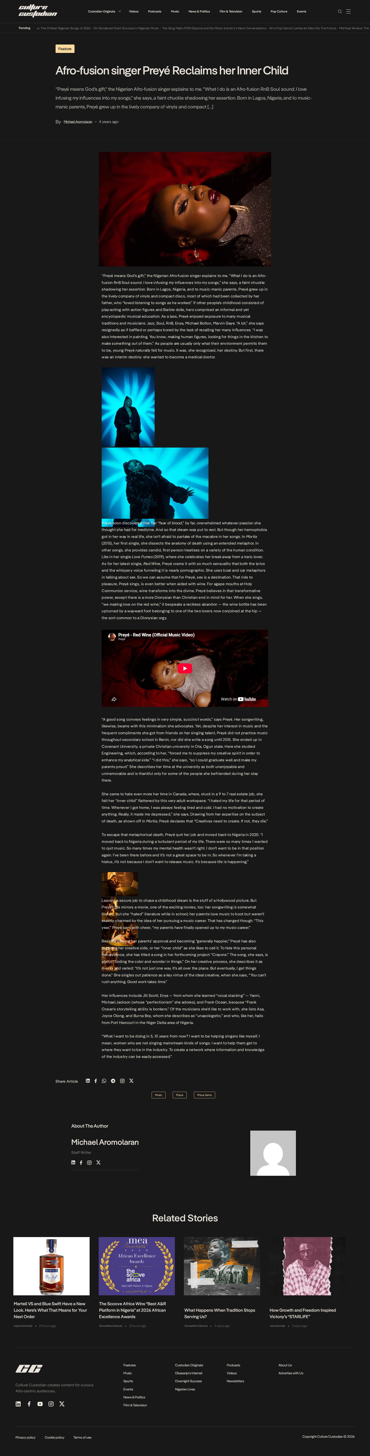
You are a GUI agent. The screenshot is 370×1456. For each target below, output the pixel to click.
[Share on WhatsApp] (104, 1081)
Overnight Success (188, 1381)
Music (175, 11)
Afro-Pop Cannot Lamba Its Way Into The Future (279, 28)
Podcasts (154, 11)
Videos (133, 11)
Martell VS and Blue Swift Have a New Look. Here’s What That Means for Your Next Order (50, 1310)
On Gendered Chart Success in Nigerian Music (103, 28)
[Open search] (340, 11)
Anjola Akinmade (23, 1325)
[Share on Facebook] (96, 1081)
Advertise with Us (290, 1373)
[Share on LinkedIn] (88, 1081)
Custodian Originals (101, 11)
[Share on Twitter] (131, 1081)
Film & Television (231, 11)
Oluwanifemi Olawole (110, 1325)
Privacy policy (26, 1437)
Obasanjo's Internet (188, 1373)
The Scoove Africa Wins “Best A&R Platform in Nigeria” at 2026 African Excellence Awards (132, 1310)
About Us (285, 1365)
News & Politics (199, 11)
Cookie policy (54, 1437)
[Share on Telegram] (113, 1081)
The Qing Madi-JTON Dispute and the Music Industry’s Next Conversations (190, 28)
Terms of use (82, 1437)
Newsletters (235, 1381)
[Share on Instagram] (122, 1081)
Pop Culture (279, 11)
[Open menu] (348, 11)
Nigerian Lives (185, 1389)
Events (301, 11)
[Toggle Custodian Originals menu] (119, 11)
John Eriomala (277, 1325)
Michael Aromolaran (78, 122)
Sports (256, 11)
